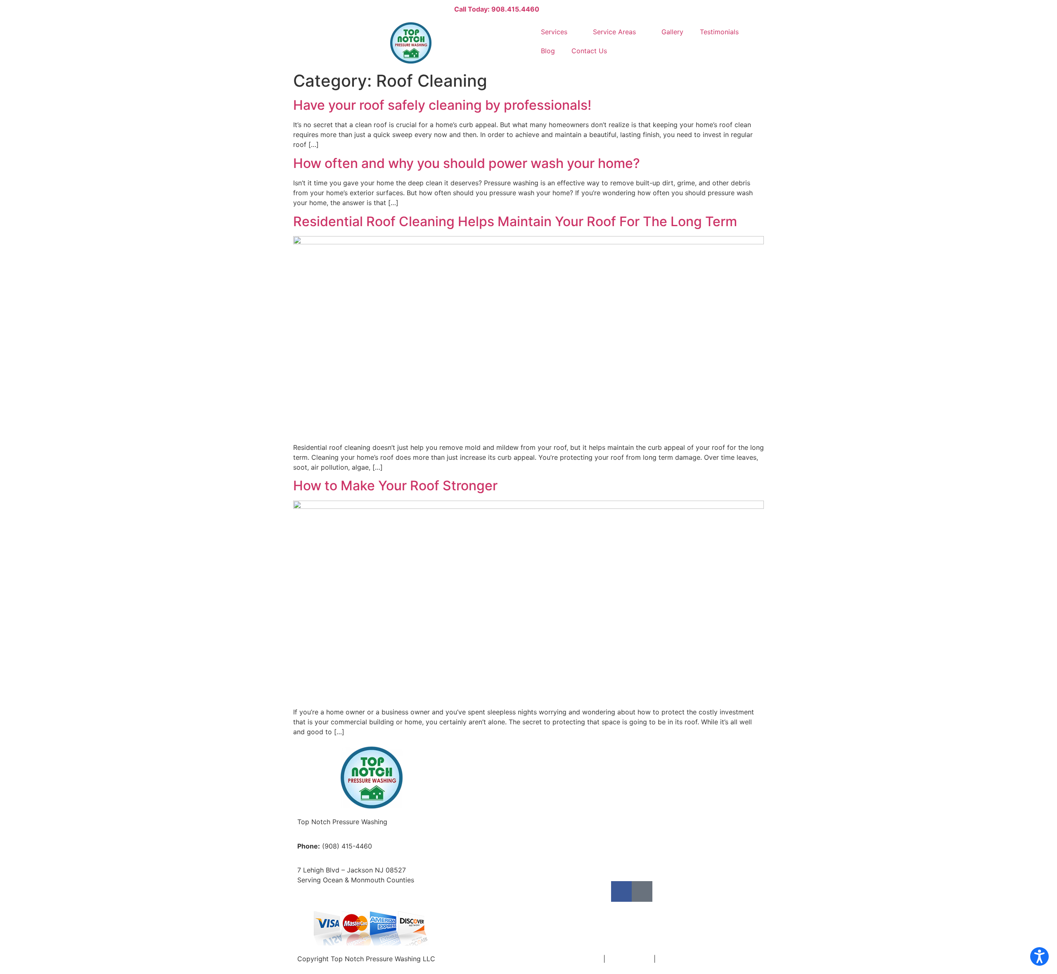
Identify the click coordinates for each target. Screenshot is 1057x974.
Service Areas (614, 32)
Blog (548, 51)
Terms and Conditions (567, 959)
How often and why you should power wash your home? (466, 163)
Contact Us (589, 51)
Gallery (672, 32)
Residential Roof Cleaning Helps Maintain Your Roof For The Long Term (515, 221)
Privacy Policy (629, 959)
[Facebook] (621, 891)
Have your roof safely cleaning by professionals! (442, 105)
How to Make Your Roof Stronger (395, 486)
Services (554, 32)
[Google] (642, 891)
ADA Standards (681, 959)
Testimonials (719, 32)
